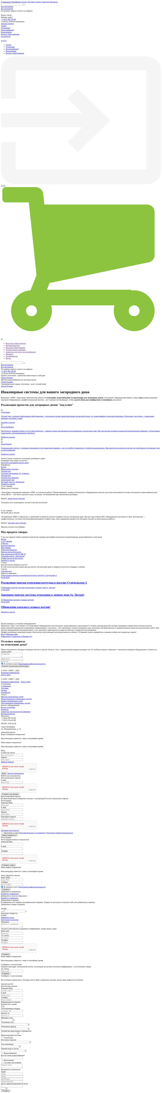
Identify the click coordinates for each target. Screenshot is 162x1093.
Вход (3, 634)
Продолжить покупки (10, 920)
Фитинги (9, 354)
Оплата (38, 2)
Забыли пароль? (7, 762)
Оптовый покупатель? (10, 830)
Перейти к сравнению (10, 894)
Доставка (31, 2)
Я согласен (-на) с (25, 664)
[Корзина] (81, 337)
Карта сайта (6, 675)
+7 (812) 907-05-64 (8, 19)
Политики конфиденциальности (60, 833)
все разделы (6, 36)
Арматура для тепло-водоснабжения (15, 712)
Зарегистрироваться (16, 773)
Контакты (54, 2)
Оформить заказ (7, 918)
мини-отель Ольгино (16, 499)
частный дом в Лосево (17, 523)
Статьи (24, 2)
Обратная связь (11, 634)
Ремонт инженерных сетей (12, 701)
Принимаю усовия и (38, 833)
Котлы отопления (8, 707)
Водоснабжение (12, 49)
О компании (6, 2)
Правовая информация (10, 673)
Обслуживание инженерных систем (15, 703)
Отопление (10, 47)
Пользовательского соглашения (32, 833)
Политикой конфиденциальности (32, 664)
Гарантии (45, 2)
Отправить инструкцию (10, 794)
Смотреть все (6, 571)
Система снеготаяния (12, 1063)
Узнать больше (7, 378)
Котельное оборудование (16, 343)
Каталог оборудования (15, 53)
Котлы (8, 358)
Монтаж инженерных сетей (12, 697)
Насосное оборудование (15, 348)
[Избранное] (2, 186)
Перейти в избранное (9, 898)
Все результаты (7, 7)
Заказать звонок (7, 24)
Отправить (5, 889)
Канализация (11, 51)
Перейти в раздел (8, 484)
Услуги (4, 41)
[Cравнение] (4, 186)
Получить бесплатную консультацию (15, 666)
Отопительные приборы (15, 350)
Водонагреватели (13, 346)
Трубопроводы (12, 356)
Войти (4, 773)
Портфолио (16, 2)
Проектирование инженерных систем (16, 699)
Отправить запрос (8, 865)
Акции (8, 45)
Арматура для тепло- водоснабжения (21, 352)
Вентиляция (9, 1060)
